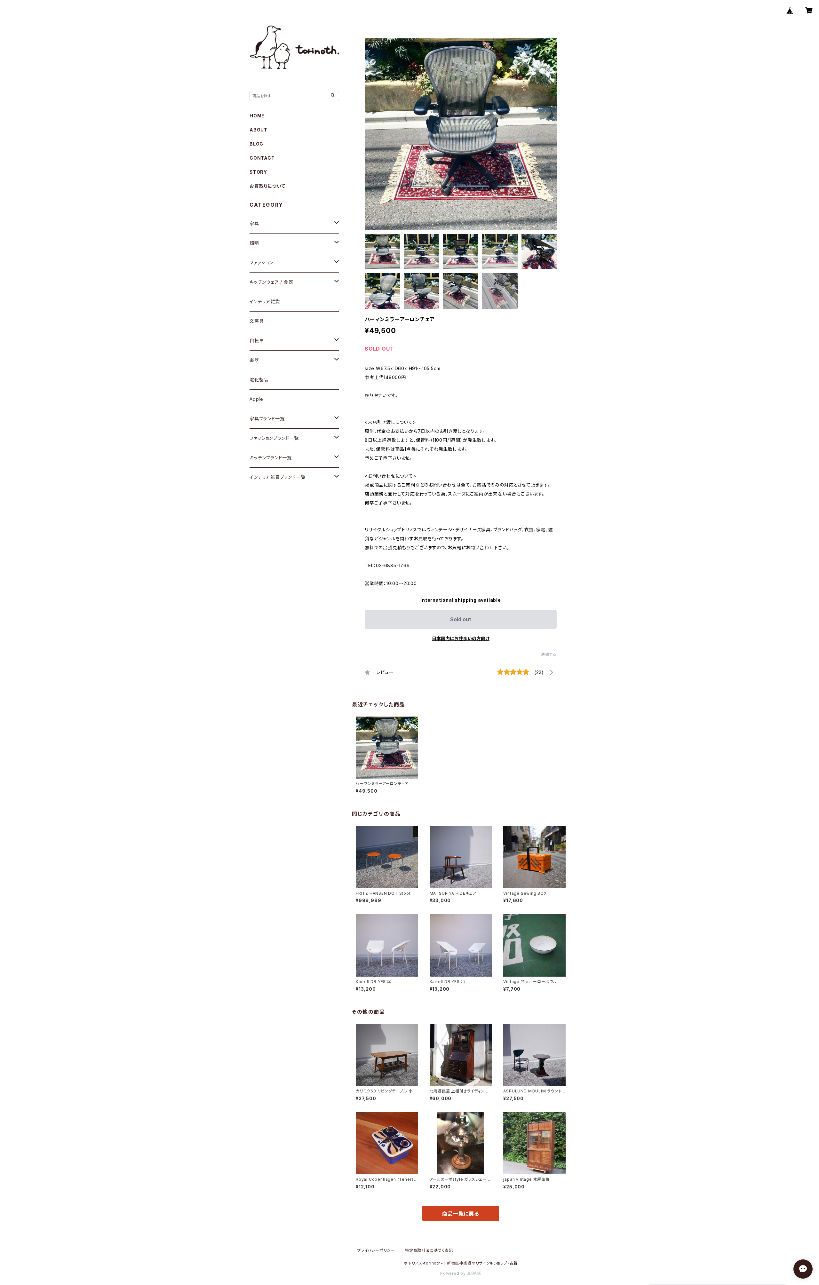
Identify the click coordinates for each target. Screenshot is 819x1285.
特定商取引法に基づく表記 (429, 1250)
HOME (257, 115)
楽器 (254, 360)
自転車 (257, 340)
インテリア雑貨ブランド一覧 (277, 477)
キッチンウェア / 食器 (271, 282)
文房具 (257, 321)
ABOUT (258, 129)
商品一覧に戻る (460, 1213)
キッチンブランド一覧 (271, 457)
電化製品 (259, 379)
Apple (256, 399)
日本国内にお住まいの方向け (460, 638)
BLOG (256, 144)
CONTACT (262, 158)
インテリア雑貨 (265, 301)
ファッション (261, 262)
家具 (254, 223)
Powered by (453, 1273)
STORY (258, 172)
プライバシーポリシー (376, 1250)
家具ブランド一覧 (267, 418)
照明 (254, 243)
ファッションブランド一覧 (274, 438)
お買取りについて (267, 186)
